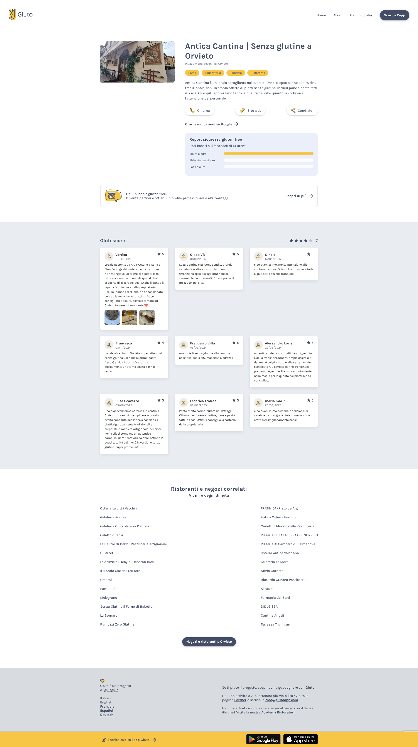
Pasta (192, 73)
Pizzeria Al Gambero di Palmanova (288, 544)
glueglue (111, 690)
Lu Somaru (109, 615)
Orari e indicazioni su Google (208, 124)
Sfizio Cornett (272, 571)
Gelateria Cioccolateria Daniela (124, 526)
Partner (240, 700)
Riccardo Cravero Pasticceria (284, 580)
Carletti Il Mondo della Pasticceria (287, 526)
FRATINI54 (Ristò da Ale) (279, 508)
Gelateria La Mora (274, 562)
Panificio (236, 73)
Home (321, 15)
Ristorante (258, 73)
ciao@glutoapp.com (281, 700)
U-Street (106, 553)
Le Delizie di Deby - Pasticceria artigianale (133, 544)
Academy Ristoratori (278, 712)
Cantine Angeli (272, 615)
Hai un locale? (361, 15)
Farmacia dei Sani (275, 597)
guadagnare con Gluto (296, 687)
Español (106, 710)
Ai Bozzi (267, 589)
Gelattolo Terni (111, 535)
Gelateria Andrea (113, 517)
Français (107, 706)
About (338, 15)
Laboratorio (213, 73)
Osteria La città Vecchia (118, 508)
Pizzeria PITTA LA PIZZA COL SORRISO (289, 535)
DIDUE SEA (269, 606)
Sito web (254, 110)
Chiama (203, 110)
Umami (106, 580)
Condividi (306, 110)
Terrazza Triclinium (276, 624)
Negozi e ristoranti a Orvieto (209, 641)
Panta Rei (107, 589)
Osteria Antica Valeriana (280, 553)
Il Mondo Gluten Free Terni (121, 571)
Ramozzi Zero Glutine (117, 624)
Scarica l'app (394, 15)
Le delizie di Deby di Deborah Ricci (127, 562)
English (106, 702)
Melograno (108, 597)
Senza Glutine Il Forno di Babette (126, 606)
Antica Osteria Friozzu (278, 517)
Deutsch (106, 715)
